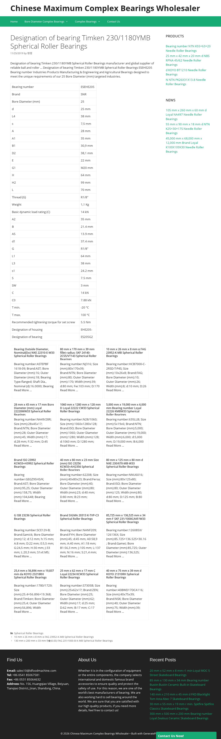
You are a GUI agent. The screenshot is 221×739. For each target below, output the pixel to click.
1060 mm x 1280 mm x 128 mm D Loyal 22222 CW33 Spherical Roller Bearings (80, 408)
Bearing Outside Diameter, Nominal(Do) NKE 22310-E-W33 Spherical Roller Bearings (34, 352)
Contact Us (113, 21)
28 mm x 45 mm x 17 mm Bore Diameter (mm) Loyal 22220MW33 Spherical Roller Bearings (34, 409)
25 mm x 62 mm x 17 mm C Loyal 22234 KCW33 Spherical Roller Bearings (79, 574)
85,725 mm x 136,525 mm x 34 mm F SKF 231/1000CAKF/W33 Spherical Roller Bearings (125, 518)
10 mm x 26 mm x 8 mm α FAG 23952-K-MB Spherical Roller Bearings (126, 352)
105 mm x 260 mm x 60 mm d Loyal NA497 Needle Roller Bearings (186, 114)
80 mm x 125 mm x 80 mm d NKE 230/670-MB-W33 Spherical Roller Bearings (124, 463)
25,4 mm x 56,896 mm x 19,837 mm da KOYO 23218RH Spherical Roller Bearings (34, 574)
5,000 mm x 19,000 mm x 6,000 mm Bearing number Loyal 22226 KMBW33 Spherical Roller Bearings (126, 409)
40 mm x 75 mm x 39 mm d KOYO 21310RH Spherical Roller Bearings (123, 574)
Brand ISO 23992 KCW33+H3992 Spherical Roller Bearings (34, 463)
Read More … (23, 390)
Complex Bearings (86, 21)
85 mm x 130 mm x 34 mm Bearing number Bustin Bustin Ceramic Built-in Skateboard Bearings (179, 684)
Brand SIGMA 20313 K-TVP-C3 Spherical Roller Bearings (79, 516)
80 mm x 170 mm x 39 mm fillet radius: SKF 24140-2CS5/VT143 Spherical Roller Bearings (78, 354)
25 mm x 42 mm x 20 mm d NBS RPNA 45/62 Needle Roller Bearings (187, 60)
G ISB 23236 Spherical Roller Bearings (32, 516)
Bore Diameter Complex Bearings (44, 21)
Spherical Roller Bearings (28, 633)
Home (14, 21)
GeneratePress (152, 733)
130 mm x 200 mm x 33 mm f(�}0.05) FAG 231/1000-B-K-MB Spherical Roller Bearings (63, 640)
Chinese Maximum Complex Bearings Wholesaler (105, 8)
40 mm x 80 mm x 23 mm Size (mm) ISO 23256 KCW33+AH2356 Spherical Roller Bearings (79, 465)
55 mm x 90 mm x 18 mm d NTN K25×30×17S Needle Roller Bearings (188, 128)
